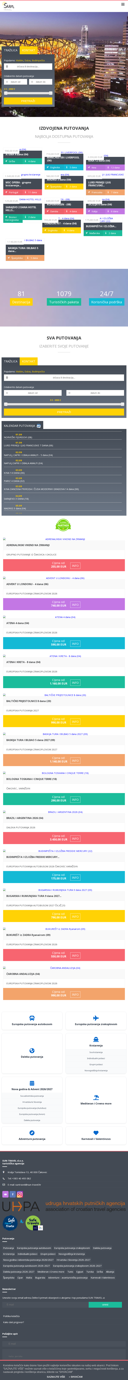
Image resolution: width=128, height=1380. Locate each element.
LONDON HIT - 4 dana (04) (61, 223)
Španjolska (8, 1277)
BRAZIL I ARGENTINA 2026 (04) (24, 818)
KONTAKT (28, 50)
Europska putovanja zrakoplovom (72, 1247)
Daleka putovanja (32, 1120)
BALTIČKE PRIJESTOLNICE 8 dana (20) (28, 701)
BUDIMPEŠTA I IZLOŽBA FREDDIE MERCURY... (32, 857)
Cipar (20, 1277)
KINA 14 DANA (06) (14, 472)
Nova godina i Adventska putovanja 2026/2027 (28, 1259)
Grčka (100, 1271)
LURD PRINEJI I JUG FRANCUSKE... (99, 184)
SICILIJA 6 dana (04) (100, 204)
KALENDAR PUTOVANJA (19, 426)
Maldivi (19, 60)
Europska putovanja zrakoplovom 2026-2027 (77, 1265)
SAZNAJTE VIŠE (56, 1376)
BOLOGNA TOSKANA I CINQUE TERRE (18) (31, 779)
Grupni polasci (96, 1064)
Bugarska (40, 1277)
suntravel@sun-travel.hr (28, 1184)
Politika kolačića (11, 1316)
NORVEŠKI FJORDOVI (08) (18, 437)
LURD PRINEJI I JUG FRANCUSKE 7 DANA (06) (28, 445)
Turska (90, 1271)
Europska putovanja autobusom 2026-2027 (26, 1265)
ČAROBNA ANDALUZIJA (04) (23, 974)
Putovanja (8, 1247)
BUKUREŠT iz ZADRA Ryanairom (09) (28, 935)
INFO (75, 566)
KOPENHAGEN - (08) (59, 204)
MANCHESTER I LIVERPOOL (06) (63, 159)
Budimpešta (38, 60)
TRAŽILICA (10, 50)
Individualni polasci (96, 1058)
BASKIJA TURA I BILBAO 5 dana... (23, 249)
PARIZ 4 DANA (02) (14, 480)
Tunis (70, 1271)
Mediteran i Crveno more (50, 1271)
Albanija (110, 1271)
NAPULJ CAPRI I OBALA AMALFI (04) (23, 463)
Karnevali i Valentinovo (103, 1277)
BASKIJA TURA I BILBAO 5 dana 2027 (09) (30, 740)
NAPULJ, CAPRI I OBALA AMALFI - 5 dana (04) (28, 455)
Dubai (28, 60)
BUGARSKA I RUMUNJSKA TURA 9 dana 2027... (33, 896)
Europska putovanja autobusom (34, 1247)
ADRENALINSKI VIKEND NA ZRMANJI (28, 545)
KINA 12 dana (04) (99, 160)
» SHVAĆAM (75, 1376)
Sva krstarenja (96, 1052)
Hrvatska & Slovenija (32, 1102)
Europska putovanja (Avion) (32, 1114)
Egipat (79, 1271)
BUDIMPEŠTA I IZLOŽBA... (101, 226)
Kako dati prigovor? (13, 1322)
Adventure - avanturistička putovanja (68, 1277)
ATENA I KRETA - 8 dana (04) (23, 662)
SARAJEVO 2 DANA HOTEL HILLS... (21, 209)
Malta (29, 1277)
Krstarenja (9, 1253)
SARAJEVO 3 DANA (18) (16, 498)
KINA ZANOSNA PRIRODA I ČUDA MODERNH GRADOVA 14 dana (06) (41, 489)
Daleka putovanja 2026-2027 (18, 1271)
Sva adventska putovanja (32, 1095)
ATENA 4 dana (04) (17, 154)
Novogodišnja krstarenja (96, 1070)
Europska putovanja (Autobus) (32, 1108)
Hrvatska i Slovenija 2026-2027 (73, 1259)
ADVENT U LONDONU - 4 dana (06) (27, 584)
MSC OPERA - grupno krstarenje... (18, 184)
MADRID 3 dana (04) (59, 179)
